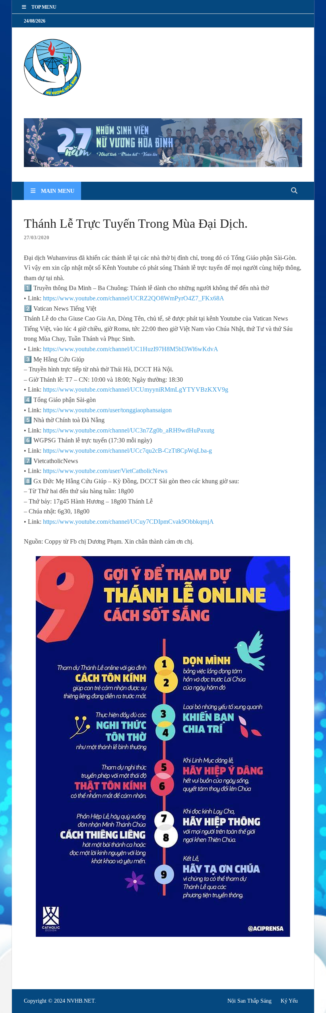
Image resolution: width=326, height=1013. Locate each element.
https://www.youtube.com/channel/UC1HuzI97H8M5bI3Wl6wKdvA (130, 349)
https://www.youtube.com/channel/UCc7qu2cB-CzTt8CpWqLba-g (127, 450)
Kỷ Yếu (289, 1001)
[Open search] (294, 191)
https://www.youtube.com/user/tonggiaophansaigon (107, 410)
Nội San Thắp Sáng (249, 1001)
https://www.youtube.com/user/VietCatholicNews (105, 470)
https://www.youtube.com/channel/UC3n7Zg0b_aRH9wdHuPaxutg (128, 430)
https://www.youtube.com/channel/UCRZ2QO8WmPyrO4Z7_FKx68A (133, 298)
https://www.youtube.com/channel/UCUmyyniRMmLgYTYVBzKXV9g (135, 389)
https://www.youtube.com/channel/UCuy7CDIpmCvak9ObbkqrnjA (128, 521)
